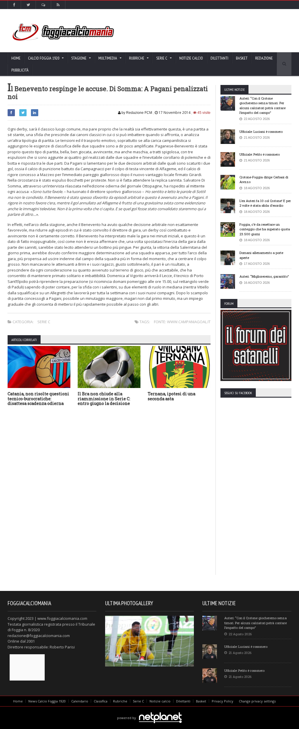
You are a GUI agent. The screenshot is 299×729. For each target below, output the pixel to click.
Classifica (100, 701)
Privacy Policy (222, 701)
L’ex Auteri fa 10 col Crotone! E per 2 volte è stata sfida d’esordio (265, 203)
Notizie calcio (191, 58)
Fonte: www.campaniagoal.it (182, 321)
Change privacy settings (257, 701)
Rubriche (120, 701)
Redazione (264, 58)
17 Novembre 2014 (174, 112)
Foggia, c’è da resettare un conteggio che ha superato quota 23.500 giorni (264, 229)
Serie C (43, 321)
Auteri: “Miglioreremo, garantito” (264, 276)
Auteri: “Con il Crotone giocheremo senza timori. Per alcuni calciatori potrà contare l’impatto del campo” (262, 105)
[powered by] (149, 711)
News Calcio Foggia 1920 (47, 701)
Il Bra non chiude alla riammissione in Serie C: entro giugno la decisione (104, 398)
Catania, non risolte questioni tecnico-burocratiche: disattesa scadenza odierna (38, 398)
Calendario (79, 701)
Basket (242, 58)
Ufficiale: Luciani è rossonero (261, 131)
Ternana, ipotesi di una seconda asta (171, 396)
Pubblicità (20, 70)
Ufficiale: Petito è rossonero (259, 154)
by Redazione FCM (136, 113)
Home (15, 58)
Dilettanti (219, 58)
